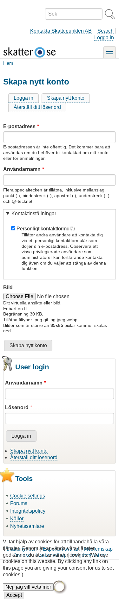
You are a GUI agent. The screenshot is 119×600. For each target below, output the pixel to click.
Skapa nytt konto (65, 98)
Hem (8, 63)
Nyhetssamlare (27, 526)
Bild (8, 287)
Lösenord (17, 407)
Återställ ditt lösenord (37, 107)
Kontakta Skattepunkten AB (61, 31)
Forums (18, 503)
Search (105, 31)
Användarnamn (22, 169)
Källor (16, 518)
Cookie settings (27, 495)
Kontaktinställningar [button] (33, 213)
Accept (14, 595)
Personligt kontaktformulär (46, 228)
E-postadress (19, 126)
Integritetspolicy (27, 511)
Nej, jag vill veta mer (28, 587)
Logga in (104, 37)
